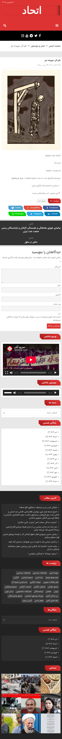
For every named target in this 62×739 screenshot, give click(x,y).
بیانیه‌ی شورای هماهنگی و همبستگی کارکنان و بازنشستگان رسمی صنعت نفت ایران (31, 229)
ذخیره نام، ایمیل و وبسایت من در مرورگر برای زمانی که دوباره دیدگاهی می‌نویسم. (34, 318)
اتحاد (32, 10)
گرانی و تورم (27, 600)
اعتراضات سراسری (40, 572)
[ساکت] (11, 372)
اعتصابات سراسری (23, 572)
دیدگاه (58, 266)
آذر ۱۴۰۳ (53, 463)
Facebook (53, 207)
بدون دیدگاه (42, 65)
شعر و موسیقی (38, 46)
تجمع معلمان (53, 586)
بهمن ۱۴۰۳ (53, 454)
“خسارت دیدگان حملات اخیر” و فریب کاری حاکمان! (37, 522)
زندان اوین (9, 591)
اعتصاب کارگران (25, 586)
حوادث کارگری (35, 582)
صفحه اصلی (55, 46)
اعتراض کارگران (39, 586)
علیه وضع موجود (51, 577)
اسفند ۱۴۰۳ (52, 450)
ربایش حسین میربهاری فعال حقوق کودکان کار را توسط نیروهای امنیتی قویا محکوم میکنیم (31, 536)
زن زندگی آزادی (52, 595)
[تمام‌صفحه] (6, 372)
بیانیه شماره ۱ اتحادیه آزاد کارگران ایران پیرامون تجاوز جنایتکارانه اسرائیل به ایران (33, 548)
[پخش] (55, 372)
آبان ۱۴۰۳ (53, 467)
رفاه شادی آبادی (52, 600)
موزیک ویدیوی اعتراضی (34, 595)
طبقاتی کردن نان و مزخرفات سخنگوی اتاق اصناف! (38, 507)
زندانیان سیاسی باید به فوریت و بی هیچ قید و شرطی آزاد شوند (32, 541)
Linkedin (54, 213)
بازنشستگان (38, 591)
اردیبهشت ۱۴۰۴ (51, 441)
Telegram (37, 213)
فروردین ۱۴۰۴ (52, 445)
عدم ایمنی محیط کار (19, 582)
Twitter (18, 207)
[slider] (8, 392)
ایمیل (58, 294)
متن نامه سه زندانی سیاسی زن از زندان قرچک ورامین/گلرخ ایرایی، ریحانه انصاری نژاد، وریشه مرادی (32, 528)
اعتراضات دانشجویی (23, 591)
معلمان (48, 591)
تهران (56, 591)
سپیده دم (42, 200)
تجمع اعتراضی (27, 577)
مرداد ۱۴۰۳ (53, 481)
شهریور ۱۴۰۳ (52, 476)
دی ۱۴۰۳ (53, 458)
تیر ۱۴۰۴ (54, 432)
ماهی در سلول (31, 242)
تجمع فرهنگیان (11, 586)
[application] (31, 360)
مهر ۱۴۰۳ (53, 472)
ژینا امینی (39, 577)
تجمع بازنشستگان (15, 595)
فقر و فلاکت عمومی (50, 582)
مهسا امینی (53, 572)
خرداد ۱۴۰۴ (53, 436)
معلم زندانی (39, 600)
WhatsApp (19, 213)
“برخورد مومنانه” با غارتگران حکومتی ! (42, 553)
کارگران (16, 577)
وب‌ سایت (57, 304)
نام (59, 285)
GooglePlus (35, 207)
